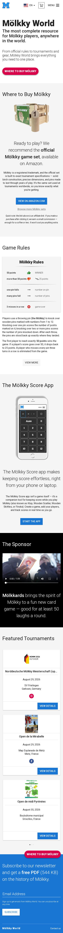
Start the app (31, 521)
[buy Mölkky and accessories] (41, 5)
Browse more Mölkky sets (31, 209)
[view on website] (31, 696)
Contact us (55, 928)
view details (48, 705)
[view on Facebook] (31, 761)
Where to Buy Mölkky (20, 71)
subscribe (11, 912)
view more (31, 362)
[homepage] (5, 5)
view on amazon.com (31, 201)
